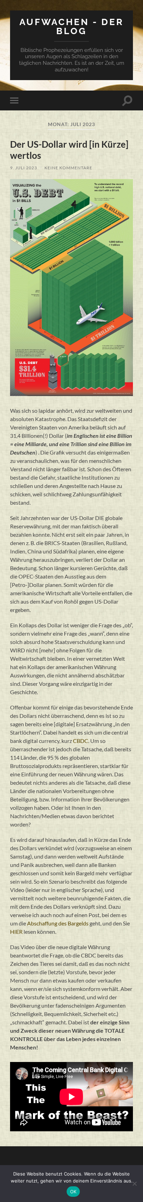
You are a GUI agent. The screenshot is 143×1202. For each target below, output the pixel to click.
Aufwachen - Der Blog (71, 26)
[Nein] (134, 1183)
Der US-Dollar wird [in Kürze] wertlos (69, 150)
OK (73, 1191)
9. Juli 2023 (23, 167)
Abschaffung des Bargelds (58, 923)
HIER (16, 931)
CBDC (80, 740)
